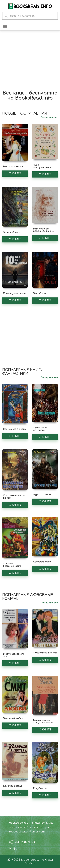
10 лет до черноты (14, 293)
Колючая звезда (12, 786)
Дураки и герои (42, 494)
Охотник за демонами (40, 429)
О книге (15, 173)
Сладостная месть (45, 653)
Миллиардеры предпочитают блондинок (43, 722)
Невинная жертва (14, 166)
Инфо (13, 848)
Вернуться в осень (14, 429)
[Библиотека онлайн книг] (30, 6)
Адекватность (42, 562)
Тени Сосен (39, 293)
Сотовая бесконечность (12, 564)
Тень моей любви (13, 718)
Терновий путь (12, 232)
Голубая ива (40, 788)
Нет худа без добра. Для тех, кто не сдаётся (43, 231)
